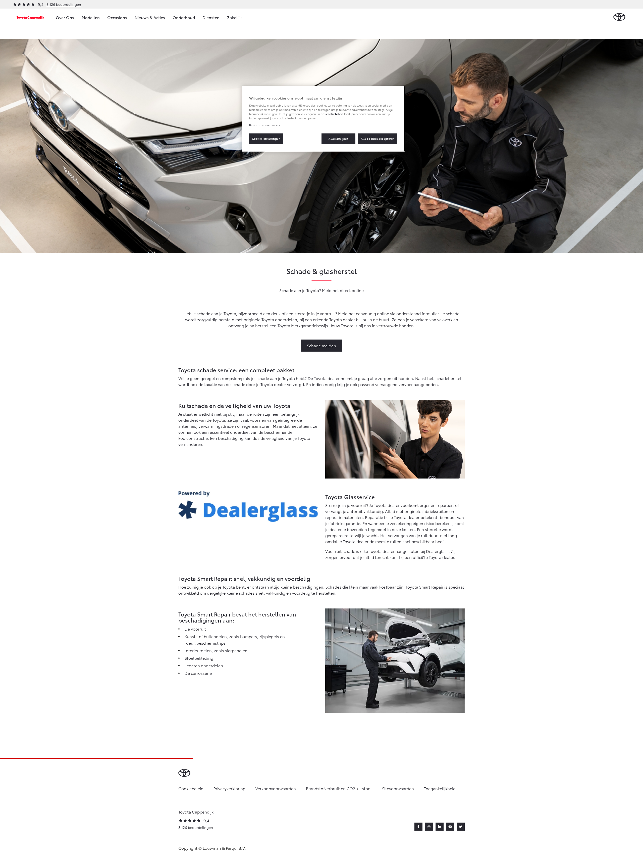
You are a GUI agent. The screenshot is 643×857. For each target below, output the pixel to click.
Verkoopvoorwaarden (275, 788)
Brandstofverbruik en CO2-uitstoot (339, 788)
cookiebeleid (334, 114)
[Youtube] (450, 827)
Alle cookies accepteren (378, 138)
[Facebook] (418, 827)
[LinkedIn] (440, 827)
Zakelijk (234, 17)
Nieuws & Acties (150, 17)
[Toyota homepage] (619, 17)
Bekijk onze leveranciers (264, 125)
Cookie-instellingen (266, 138)
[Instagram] (429, 827)
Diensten (211, 17)
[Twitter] (461, 827)
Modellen (91, 17)
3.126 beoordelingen (63, 4)
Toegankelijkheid (440, 788)
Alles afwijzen (338, 138)
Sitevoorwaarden (398, 788)
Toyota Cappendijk (30, 17)
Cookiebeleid (190, 788)
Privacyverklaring (229, 788)
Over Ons (65, 17)
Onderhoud (184, 17)
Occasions (117, 17)
